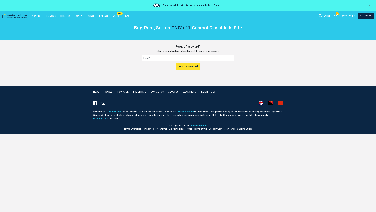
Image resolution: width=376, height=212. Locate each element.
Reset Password (188, 66)
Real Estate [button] (50, 16)
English (327, 16)
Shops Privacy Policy (219, 129)
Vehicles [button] (36, 16)
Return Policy (209, 92)
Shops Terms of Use (197, 129)
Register (343, 16)
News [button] (126, 16)
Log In (352, 16)
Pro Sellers (139, 92)
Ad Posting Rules (177, 129)
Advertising (190, 92)
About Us (173, 92)
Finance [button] (90, 16)
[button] (320, 16)
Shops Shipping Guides (241, 129)
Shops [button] (116, 16)
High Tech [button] (65, 16)
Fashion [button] (78, 16)
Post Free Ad (365, 16)
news (96, 92)
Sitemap (164, 129)
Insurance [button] (103, 16)
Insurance (123, 92)
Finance (108, 92)
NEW (119, 14)
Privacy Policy (151, 129)
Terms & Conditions (133, 129)
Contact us (157, 92)
